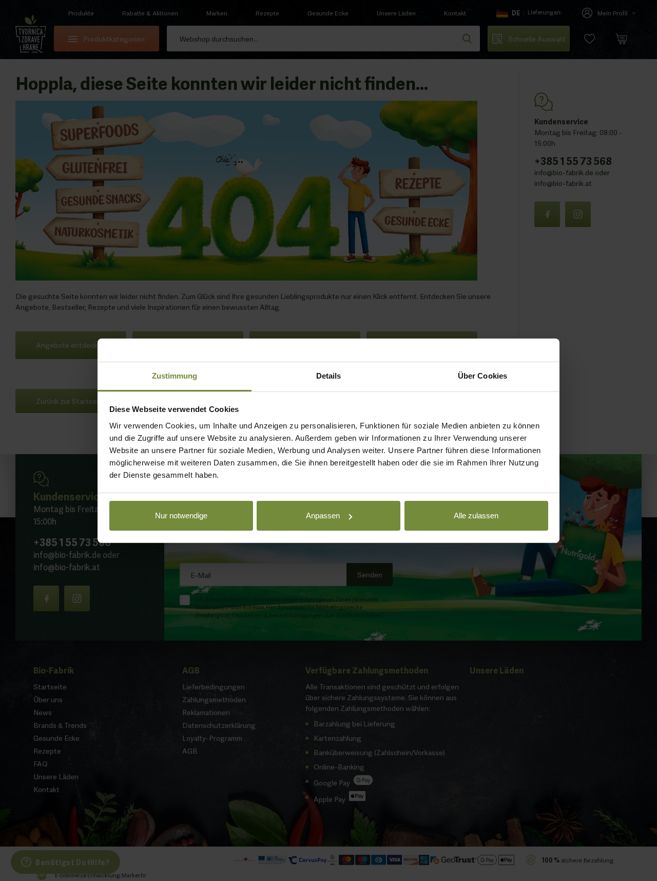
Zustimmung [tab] (175, 375)
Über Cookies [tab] (482, 375)
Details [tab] (328, 375)
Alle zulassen (476, 515)
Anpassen (323, 515)
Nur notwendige (181, 515)
